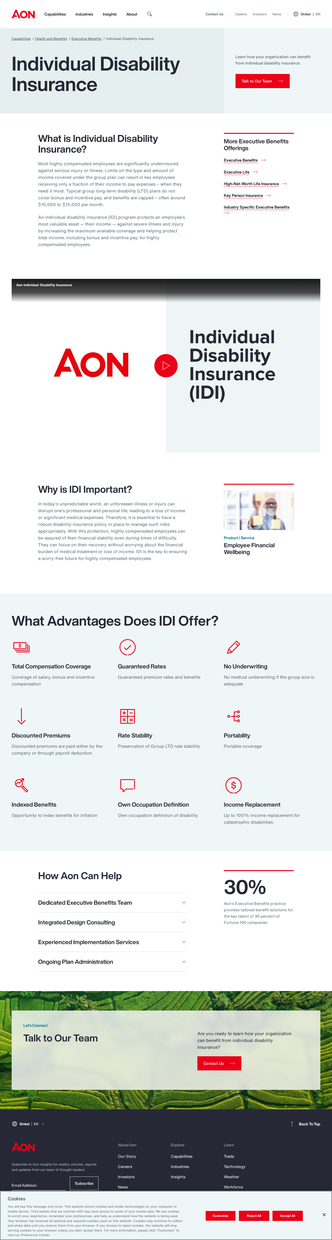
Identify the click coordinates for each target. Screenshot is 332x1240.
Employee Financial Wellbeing (249, 548)
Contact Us (214, 14)
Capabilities (55, 14)
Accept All (287, 1215)
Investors (260, 14)
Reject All (254, 1215)
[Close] (324, 1214)
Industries (84, 14)
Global (310, 14)
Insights (110, 14)
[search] (149, 14)
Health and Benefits (51, 38)
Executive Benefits (86, 38)
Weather (231, 1177)
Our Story (127, 1156)
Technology (234, 1166)
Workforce (233, 1187)
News (276, 14)
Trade (229, 1156)
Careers (241, 14)
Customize (220, 1215)
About (131, 14)
